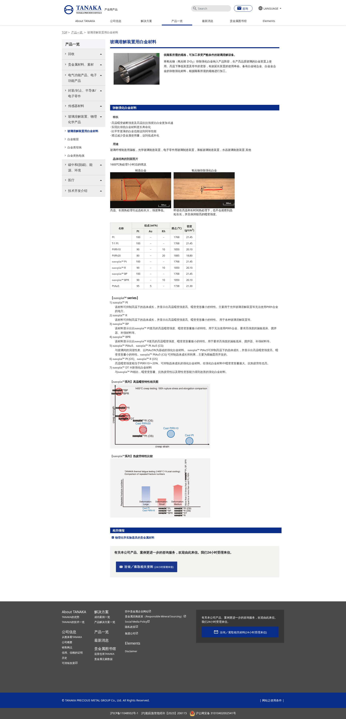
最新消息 (207, 21)
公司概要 (67, 642)
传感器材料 (76, 106)
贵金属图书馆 (238, 21)
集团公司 (131, 633)
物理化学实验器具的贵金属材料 (134, 537)
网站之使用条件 (272, 700)
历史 (64, 658)
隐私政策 (131, 627)
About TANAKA (85, 21)
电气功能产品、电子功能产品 (82, 78)
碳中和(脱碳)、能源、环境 (80, 167)
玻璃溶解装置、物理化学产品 (82, 119)
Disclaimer (131, 651)
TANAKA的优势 (70, 617)
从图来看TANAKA (72, 637)
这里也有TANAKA (104, 654)
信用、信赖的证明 (72, 652)
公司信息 (115, 21)
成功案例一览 (102, 617)
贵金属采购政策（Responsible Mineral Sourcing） (155, 616)
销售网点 (67, 647)
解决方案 (146, 21)
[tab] (83, 54)
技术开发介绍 (77, 190)
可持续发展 (70, 663)
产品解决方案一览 (104, 622)
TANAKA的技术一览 (73, 622)
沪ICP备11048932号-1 (124, 713)
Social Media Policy (137, 621)
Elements (269, 21)
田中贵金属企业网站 (138, 611)
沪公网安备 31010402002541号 (215, 713)
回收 (71, 54)
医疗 (71, 180)
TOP (64, 32)
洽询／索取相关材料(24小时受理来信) (243, 632)
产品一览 (177, 21)
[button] (269, 8)
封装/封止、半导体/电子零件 (82, 93)
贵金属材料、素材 (81, 64)
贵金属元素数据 (103, 659)
